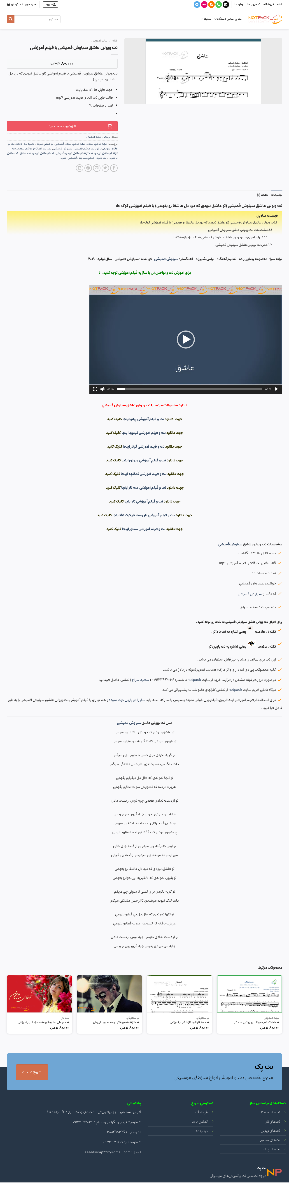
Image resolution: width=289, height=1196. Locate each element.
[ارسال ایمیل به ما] (226, 4)
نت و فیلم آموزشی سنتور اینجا (144, 529)
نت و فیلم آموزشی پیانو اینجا (144, 419)
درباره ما (239, 4)
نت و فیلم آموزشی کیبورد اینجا (143, 433)
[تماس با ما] (218, 4)
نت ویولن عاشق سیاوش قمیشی (87, 158)
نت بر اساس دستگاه (229, 19)
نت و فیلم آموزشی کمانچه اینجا (144, 474)
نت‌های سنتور (270, 1140)
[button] (186, 339)
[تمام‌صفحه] (95, 389)
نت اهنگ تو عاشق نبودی (31, 148)
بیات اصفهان (99, 40)
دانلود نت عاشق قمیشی (88, 148)
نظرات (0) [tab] (262, 195)
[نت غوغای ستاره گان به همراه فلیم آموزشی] (39, 993)
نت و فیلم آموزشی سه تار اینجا (144, 487)
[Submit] (10, 19)
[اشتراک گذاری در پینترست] (88, 168)
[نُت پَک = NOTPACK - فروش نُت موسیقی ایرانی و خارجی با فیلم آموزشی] (265, 19)
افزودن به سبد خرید (62, 126)
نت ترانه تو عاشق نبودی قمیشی (74, 153)
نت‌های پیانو (271, 1149)
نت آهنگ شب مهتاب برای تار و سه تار (257, 1022)
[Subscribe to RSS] (211, 4)
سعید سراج (140, 680)
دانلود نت (28, 144)
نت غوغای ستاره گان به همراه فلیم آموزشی (43, 1022)
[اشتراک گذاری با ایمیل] (96, 168)
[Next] (7, 1028)
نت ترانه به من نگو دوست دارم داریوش (116, 1022)
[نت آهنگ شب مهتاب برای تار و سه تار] (249, 993)
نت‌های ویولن (270, 1130)
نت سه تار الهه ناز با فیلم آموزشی (189, 1022)
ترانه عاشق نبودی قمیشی (70, 144)
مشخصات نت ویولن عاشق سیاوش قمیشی (238, 230)
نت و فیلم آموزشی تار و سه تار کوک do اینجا (143, 515)
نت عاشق (25, 153)
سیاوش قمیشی (62, 148)
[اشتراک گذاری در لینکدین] (79, 168)
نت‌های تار (273, 1121)
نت (49, 148)
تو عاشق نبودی (44, 144)
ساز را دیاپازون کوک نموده (127, 700)
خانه (279, 4)
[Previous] (282, 1028)
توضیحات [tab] (276, 195)
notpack (194, 680)
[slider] (189, 389)
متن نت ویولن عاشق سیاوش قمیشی (241, 245)
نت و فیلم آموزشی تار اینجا (144, 501)
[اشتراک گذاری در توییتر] (105, 168)
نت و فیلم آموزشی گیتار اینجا (144, 446)
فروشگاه (268, 4)
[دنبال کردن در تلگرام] (197, 4)
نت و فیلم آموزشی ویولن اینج (144, 460)
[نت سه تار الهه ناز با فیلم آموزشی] (179, 993)
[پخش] (276, 389)
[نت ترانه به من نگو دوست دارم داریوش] (109, 993)
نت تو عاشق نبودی (43, 153)
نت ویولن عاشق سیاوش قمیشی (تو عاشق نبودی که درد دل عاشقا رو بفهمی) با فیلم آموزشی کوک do (207, 222)
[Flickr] (204, 4)
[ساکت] (102, 389)
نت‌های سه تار (270, 1112)
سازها (207, 19)
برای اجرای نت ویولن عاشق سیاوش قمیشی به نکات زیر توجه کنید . (216, 237)
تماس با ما (253, 4)
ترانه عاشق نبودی (96, 144)
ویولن (106, 137)
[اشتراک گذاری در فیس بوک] (114, 168)
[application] (185, 339)
